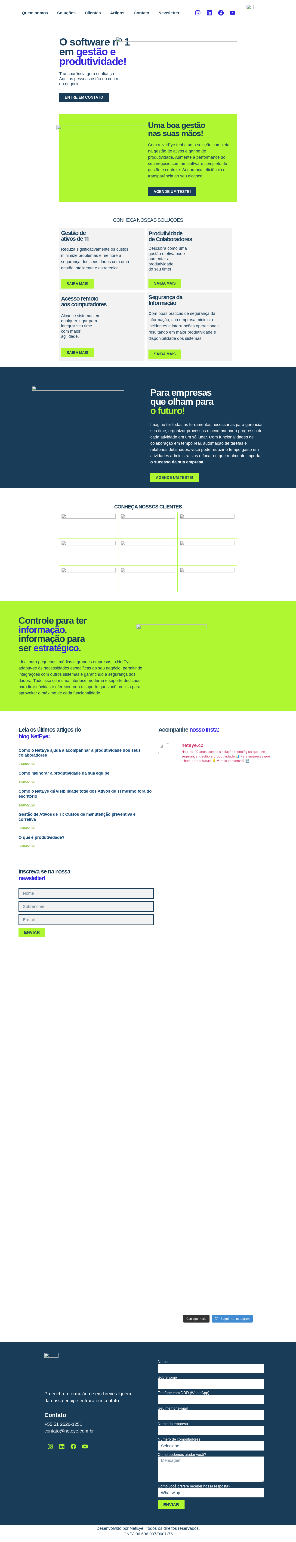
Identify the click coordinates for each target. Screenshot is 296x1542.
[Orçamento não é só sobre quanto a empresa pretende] (258, 852)
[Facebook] (221, 13)
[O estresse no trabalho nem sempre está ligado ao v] (177, 1219)
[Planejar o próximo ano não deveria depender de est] (258, 1042)
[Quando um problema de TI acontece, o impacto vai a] (218, 1028)
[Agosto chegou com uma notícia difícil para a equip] (177, 1009)
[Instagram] (198, 13)
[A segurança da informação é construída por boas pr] (218, 1211)
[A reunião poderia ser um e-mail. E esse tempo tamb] (177, 827)
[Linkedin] (209, 13)
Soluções (66, 13)
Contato (141, 13)
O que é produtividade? (41, 837)
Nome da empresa (173, 1424)
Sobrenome (167, 1377)
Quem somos (35, 13)
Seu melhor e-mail (173, 1408)
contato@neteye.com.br (69, 1430)
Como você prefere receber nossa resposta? (194, 1486)
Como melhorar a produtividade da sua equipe (63, 773)
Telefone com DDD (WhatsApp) (183, 1393)
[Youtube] (232, 13)
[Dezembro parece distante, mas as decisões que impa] (258, 1225)
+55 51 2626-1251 (63, 1424)
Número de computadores (179, 1439)
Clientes (93, 13)
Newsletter (168, 13)
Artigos (117, 13)
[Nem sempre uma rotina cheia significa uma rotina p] (218, 857)
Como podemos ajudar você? (182, 1455)
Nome (163, 1362)
